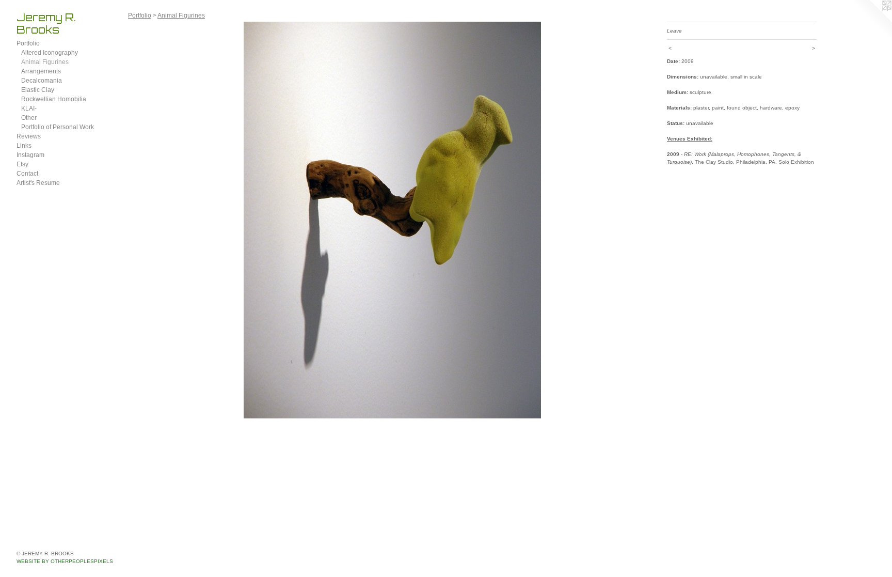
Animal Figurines (45, 62)
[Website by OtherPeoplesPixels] (871, 20)
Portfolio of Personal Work (57, 127)
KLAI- (29, 108)
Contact (27, 173)
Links (24, 145)
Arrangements (41, 71)
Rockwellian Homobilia (53, 99)
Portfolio (28, 43)
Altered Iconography (49, 52)
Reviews (29, 136)
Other (29, 117)
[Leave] (392, 220)
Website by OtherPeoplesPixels (65, 561)
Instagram (30, 155)
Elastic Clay (37, 89)
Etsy (22, 164)
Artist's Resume (38, 182)
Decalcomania (41, 80)
